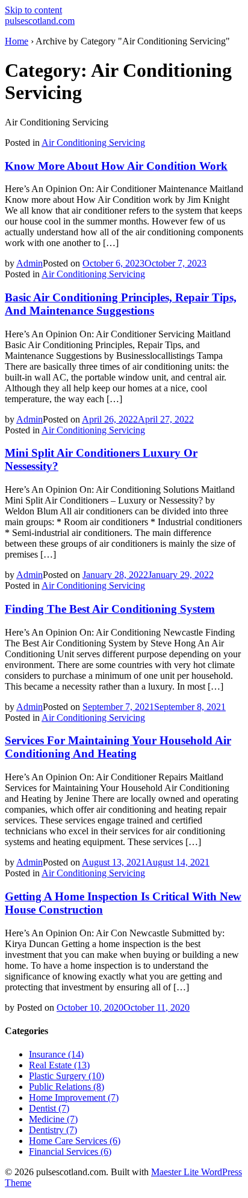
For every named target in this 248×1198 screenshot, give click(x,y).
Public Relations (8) (66, 1087)
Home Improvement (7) (74, 1097)
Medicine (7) (53, 1119)
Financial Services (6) (70, 1151)
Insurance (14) (56, 1054)
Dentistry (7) (53, 1130)
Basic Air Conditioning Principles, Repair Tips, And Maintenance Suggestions (121, 304)
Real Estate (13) (59, 1065)
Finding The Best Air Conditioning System (110, 609)
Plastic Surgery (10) (66, 1076)
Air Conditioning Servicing (93, 142)
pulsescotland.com (40, 21)
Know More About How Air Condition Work (116, 166)
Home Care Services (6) (74, 1141)
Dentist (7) (49, 1108)
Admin (29, 263)
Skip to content (33, 10)
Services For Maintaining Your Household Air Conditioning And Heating (118, 747)
